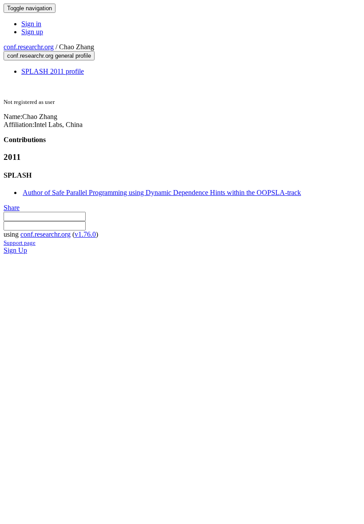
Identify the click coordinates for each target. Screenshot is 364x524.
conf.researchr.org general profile (49, 55)
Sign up (32, 32)
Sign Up (15, 250)
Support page (20, 242)
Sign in (31, 24)
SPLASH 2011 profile (52, 71)
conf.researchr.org (29, 47)
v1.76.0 (85, 234)
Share (12, 207)
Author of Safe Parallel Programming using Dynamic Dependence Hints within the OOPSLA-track (162, 192)
